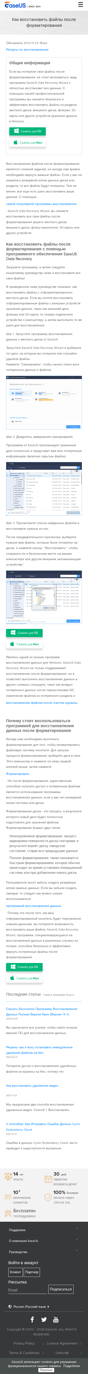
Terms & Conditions (24, 1353)
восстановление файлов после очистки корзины (41, 702)
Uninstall (62, 1353)
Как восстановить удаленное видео (32, 1085)
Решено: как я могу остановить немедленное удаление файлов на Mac (39, 1050)
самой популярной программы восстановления (41, 204)
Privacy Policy (24, 1343)
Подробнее (71, 1366)
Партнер (31, 1272)
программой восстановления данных (33, 906)
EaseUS (24, 5)
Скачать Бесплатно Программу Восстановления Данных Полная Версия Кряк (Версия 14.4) (41, 1011)
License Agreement (62, 1343)
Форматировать (17, 774)
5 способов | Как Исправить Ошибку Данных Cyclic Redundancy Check (43, 1127)
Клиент (15, 1272)
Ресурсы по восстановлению (27, 49)
